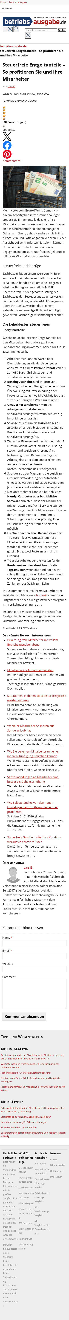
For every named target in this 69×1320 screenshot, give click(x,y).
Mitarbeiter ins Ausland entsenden (30, 670)
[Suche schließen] (28, 35)
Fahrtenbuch (26, 1238)
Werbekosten (26, 1187)
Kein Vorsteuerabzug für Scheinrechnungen (24, 1122)
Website (7, 964)
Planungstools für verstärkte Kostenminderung (25, 1072)
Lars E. (11, 86)
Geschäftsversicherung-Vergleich (41, 1183)
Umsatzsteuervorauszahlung (26, 1213)
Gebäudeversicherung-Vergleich (41, 1197)
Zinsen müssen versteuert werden (19, 1127)
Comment (9, 977)
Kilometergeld (26, 1203)
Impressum (56, 1176)
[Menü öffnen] (8, 29)
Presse (53, 1159)
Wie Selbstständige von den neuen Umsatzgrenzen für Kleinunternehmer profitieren (32, 807)
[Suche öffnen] (16, 29)
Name (7, 938)
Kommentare (11, 161)
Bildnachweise (57, 1165)
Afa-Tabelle (40, 1163)
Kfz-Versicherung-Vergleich (41, 1211)
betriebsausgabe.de (13, 46)
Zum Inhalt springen (13, 2)
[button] (4, 107)
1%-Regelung (26, 1223)
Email (7, 951)
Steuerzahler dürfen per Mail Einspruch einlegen (26, 1116)
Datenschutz (57, 1171)
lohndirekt (40, 595)
